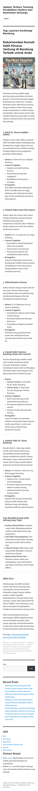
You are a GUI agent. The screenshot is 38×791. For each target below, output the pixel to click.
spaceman (7, 742)
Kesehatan (30, 642)
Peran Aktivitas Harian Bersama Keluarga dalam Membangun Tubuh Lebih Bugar (19, 694)
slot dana (6, 739)
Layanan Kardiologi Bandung (19, 649)
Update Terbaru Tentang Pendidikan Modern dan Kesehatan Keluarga (18, 10)
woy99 (5, 747)
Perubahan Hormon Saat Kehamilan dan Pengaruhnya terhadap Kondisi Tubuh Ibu (19, 716)
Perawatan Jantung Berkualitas (13, 651)
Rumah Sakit (20, 644)
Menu (6, 18)
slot (4, 736)
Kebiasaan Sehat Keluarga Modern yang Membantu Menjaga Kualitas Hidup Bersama (19, 702)
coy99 (9, 758)
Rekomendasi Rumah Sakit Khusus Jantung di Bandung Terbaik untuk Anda (19, 47)
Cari (4, 664)
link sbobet (7, 750)
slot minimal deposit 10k (13, 745)
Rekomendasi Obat (9, 644)
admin (8, 642)
